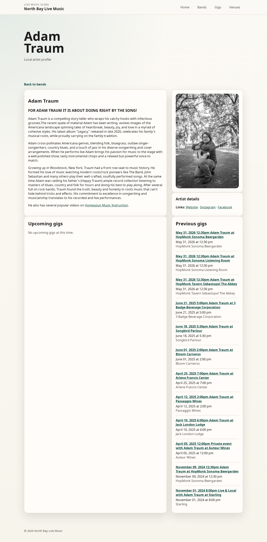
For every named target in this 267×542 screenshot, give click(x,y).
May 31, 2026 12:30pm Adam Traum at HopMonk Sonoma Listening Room (205, 258)
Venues (234, 7)
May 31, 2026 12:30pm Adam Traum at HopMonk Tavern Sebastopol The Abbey (206, 281)
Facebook (225, 207)
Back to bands (35, 84)
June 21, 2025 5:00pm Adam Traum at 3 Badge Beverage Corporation (206, 305)
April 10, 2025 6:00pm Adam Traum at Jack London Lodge (204, 422)
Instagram (208, 207)
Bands (202, 7)
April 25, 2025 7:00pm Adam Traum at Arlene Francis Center (204, 375)
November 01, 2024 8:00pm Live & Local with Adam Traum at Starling (206, 492)
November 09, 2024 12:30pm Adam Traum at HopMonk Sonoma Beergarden (207, 469)
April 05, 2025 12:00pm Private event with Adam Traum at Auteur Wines (204, 446)
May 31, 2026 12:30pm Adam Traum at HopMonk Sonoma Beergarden (205, 234)
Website (192, 207)
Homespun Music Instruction (106, 205)
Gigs (218, 7)
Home (184, 7)
